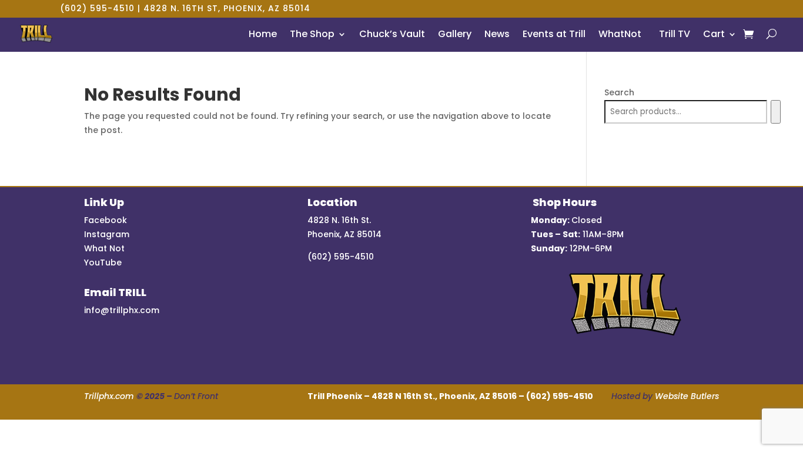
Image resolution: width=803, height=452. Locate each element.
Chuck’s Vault (392, 34)
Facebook (105, 220)
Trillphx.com (109, 396)
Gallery (454, 34)
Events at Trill (554, 34)
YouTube (103, 262)
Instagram (106, 234)
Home (263, 34)
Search (619, 92)
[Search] (776, 112)
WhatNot (619, 34)
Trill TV (672, 34)
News (497, 34)
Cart (714, 34)
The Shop (312, 34)
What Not (104, 248)
